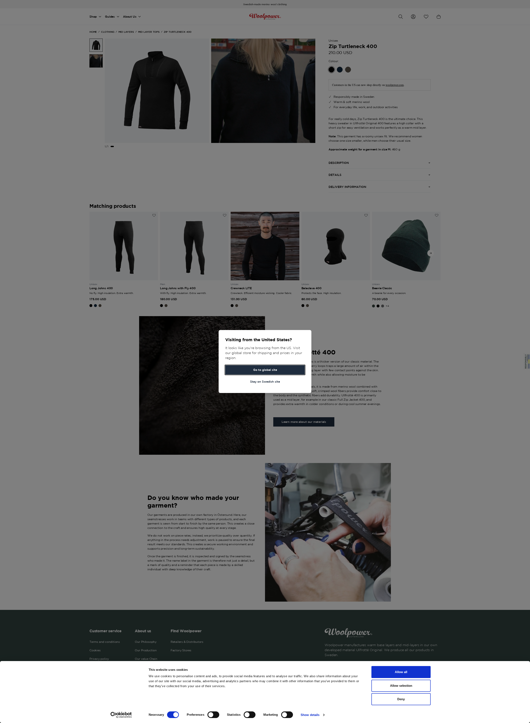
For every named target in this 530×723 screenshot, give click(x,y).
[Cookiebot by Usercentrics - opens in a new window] (121, 715)
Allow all (401, 672)
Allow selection (401, 685)
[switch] (213, 714)
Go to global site (265, 369)
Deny (401, 699)
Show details (310, 715)
